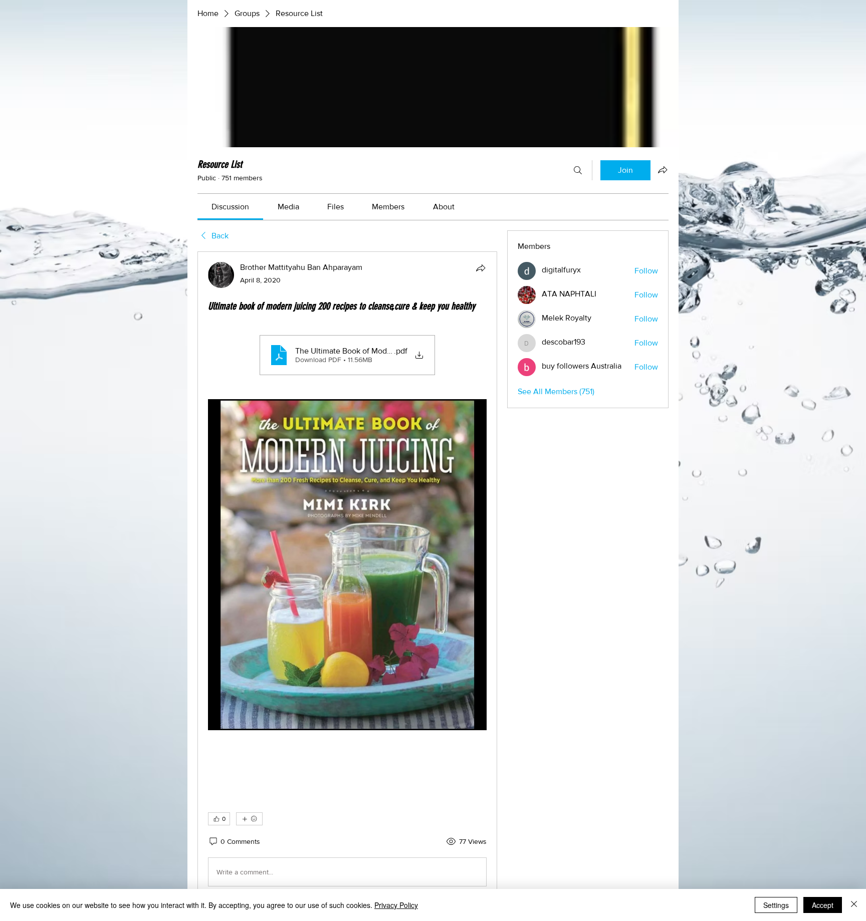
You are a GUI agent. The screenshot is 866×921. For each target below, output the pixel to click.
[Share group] (663, 170)
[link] (230, 206)
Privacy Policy (396, 905)
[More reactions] (249, 818)
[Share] (481, 268)
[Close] (854, 905)
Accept (822, 905)
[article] (347, 576)
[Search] (578, 170)
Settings (776, 905)
